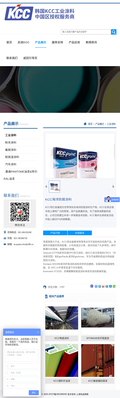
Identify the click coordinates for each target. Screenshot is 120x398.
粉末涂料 (10, 142)
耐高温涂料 (12, 157)
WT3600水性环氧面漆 (97, 338)
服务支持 (57, 42)
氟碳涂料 (10, 149)
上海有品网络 (82, 394)
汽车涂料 (10, 164)
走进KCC (23, 42)
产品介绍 (55, 233)
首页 (9, 42)
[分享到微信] (114, 286)
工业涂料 (10, 135)
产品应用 (74, 42)
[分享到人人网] (110, 286)
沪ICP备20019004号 (58, 394)
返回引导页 (30, 58)
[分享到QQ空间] (99, 286)
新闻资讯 (91, 42)
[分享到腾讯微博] (107, 286)
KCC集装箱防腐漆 (97, 380)
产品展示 (40, 42)
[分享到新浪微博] (103, 286)
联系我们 (12, 58)
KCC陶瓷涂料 (62, 338)
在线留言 (79, 233)
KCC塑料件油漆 (61, 380)
